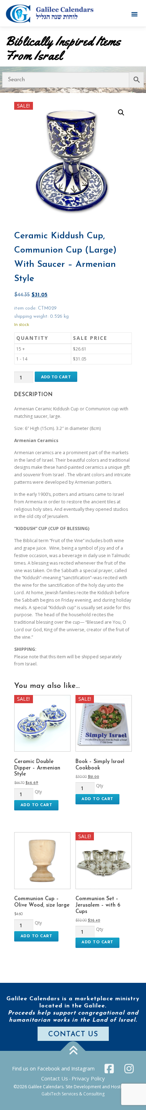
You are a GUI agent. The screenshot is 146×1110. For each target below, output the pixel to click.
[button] (121, 112)
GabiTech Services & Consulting (73, 1094)
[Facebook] (109, 1068)
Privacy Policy (88, 1078)
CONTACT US (73, 1034)
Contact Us (54, 1078)
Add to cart (56, 376)
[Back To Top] (73, 1051)
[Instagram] (129, 1068)
